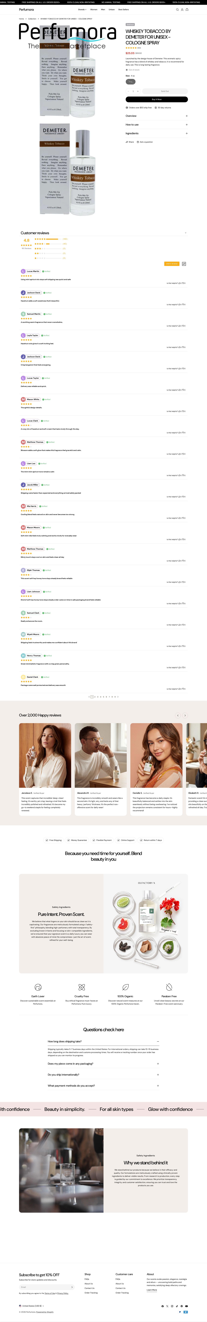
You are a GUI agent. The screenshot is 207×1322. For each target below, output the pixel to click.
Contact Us (89, 1288)
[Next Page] (117, 696)
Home (21, 19)
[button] (89, 697)
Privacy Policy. (62, 1293)
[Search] (177, 9)
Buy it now (156, 99)
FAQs (87, 1279)
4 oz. (132, 82)
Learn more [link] (152, 1290)
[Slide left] (178, 715)
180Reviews (26, 248)
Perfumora (26, 9)
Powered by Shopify (45, 1312)
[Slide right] (185, 715)
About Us (89, 1283)
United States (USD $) (32, 1306)
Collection (32, 19)
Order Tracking (91, 1292)
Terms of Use (50, 1293)
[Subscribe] (72, 1287)
